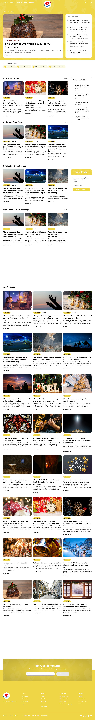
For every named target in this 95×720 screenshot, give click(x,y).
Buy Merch (24, 704)
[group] (9, 66)
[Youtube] (91, 716)
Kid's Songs (63, 701)
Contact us (43, 699)
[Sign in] (91, 2)
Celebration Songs (64, 699)
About (42, 696)
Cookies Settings (44, 715)
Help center (44, 706)
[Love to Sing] (47, 4)
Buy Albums (25, 696)
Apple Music (82, 699)
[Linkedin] (88, 716)
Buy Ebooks (25, 701)
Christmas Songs (64, 696)
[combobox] (81, 185)
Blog (42, 704)
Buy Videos (25, 699)
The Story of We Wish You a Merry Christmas (27, 45)
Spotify (80, 696)
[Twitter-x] (86, 716)
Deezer (80, 704)
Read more (7, 55)
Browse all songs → (81, 189)
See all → (66, 78)
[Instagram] (83, 716)
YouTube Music (82, 701)
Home (4, 11)
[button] (88, 2)
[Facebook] (81, 716)
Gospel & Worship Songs (66, 704)
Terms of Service (35, 715)
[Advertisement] (81, 146)
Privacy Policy (27, 715)
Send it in (43, 701)
